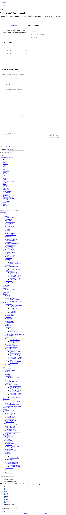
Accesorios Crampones (12, 233)
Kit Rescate (9, 242)
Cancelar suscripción (8, 174)
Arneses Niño (9, 318)
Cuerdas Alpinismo (11, 240)
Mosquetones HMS (15, 354)
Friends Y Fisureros (11, 344)
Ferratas (8, 338)
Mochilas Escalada (11, 348)
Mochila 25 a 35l (10, 414)
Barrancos (5, 250)
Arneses (8, 253)
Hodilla (11, 471)
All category (6, 214)
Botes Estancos (10, 256)
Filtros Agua (9, 223)
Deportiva (12, 330)
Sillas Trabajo (9, 473)
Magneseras (13, 312)
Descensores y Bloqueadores (13, 263)
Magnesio (12, 314)
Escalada (5, 302)
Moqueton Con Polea (15, 351)
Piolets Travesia (10, 246)
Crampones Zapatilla (11, 239)
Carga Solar (6, 292)
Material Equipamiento (12, 266)
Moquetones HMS (14, 272)
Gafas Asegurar (14, 311)
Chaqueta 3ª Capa (11, 426)
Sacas (7, 396)
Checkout (5, 178)
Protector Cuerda (14, 262)
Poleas (8, 284)
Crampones (9, 236)
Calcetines (9, 220)
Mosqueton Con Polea (15, 273)
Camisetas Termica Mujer (12, 424)
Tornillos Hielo (10, 249)
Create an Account (8, 146)
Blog (4, 172)
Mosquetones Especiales (16, 390)
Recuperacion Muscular (12, 366)
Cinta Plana (13, 455)
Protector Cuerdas (14, 377)
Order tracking (7, 191)
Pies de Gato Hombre (15, 361)
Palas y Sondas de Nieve (12, 243)
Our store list (6, 194)
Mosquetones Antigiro (15, 275)
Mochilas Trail (10, 422)
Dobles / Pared (13, 331)
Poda (7, 469)
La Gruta (5, 164)
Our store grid (6, 192)
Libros (5, 409)
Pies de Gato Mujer (14, 363)
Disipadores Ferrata (15, 340)
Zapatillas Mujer (10, 433)
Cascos (8, 259)
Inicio (1, 6)
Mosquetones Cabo (14, 276)
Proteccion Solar (10, 227)
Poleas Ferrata (13, 342)
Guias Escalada (10, 410)
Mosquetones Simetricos (16, 278)
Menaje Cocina (10, 226)
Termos (8, 230)
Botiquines (9, 219)
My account (6, 189)
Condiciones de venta (8, 181)
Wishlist (5, 205)
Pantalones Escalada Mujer (13, 432)
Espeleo (5, 367)
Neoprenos (9, 281)
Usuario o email (4, 149)
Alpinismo (6, 232)
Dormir (5, 294)
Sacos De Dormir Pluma (16, 301)
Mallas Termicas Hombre (12, 404)
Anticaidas (9, 445)
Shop (4, 165)
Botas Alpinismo (10, 289)
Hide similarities (9, 479)
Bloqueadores (9, 321)
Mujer (4, 423)
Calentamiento (10, 322)
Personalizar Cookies (8, 195)
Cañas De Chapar (14, 307)
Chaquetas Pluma (10, 403)
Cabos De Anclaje (11, 450)
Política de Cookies (8, 197)
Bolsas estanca (10, 436)
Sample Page (6, 199)
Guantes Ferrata (14, 341)
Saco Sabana (9, 296)
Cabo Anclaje (9, 258)
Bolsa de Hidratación (11, 413)
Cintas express (10, 325)
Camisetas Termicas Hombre (13, 401)
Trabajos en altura (7, 440)
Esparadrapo (13, 309)
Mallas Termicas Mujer (12, 430)
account (25, 513)
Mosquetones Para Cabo (16, 355)
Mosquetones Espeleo (12, 384)
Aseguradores (9, 319)
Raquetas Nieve (10, 248)
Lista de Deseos (7, 186)
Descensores (9, 335)
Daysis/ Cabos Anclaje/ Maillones (15, 334)
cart (46, 513)
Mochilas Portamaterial (12, 463)
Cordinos (12, 328)
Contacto (5, 167)
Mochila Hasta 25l (11, 416)
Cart (4, 176)
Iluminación (6, 407)
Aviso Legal (6, 171)
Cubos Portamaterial (15, 466)
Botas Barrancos (10, 255)
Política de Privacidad (8, 198)
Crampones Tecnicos (11, 237)
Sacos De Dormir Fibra (15, 299)
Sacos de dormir (10, 298)
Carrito (5, 175)
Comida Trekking (10, 222)
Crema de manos (14, 308)
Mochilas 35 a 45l (11, 417)
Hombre (5, 400)
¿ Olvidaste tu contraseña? (6, 157)
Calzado (5, 288)
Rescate (8, 285)
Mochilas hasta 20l (11, 420)
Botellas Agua (10, 217)
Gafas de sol (6, 399)
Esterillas (8, 295)
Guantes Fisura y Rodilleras (13, 345)
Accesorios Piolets (11, 235)
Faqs (4, 184)
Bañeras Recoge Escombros (13, 448)
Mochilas (8, 268)
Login (2, 155)
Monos (8, 383)
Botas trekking (10, 291)
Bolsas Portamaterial (15, 269)
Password (3, 152)
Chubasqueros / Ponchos (12, 437)
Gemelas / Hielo (14, 332)
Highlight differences (10, 481)
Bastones (5, 286)
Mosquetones (9, 271)
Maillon (8, 265)
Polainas (8, 439)
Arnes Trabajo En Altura (12, 446)
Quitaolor (8, 229)
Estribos (8, 337)
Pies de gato (9, 360)
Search (17, 210)
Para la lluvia (6, 435)
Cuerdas (8, 260)
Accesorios (6, 216)
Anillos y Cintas (10, 252)
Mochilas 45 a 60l (11, 419)
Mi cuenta (5, 188)
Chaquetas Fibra (10, 427)
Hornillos (8, 225)
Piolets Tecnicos (10, 245)
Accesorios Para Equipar (16, 305)
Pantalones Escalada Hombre (13, 406)
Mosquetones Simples (15, 279)
